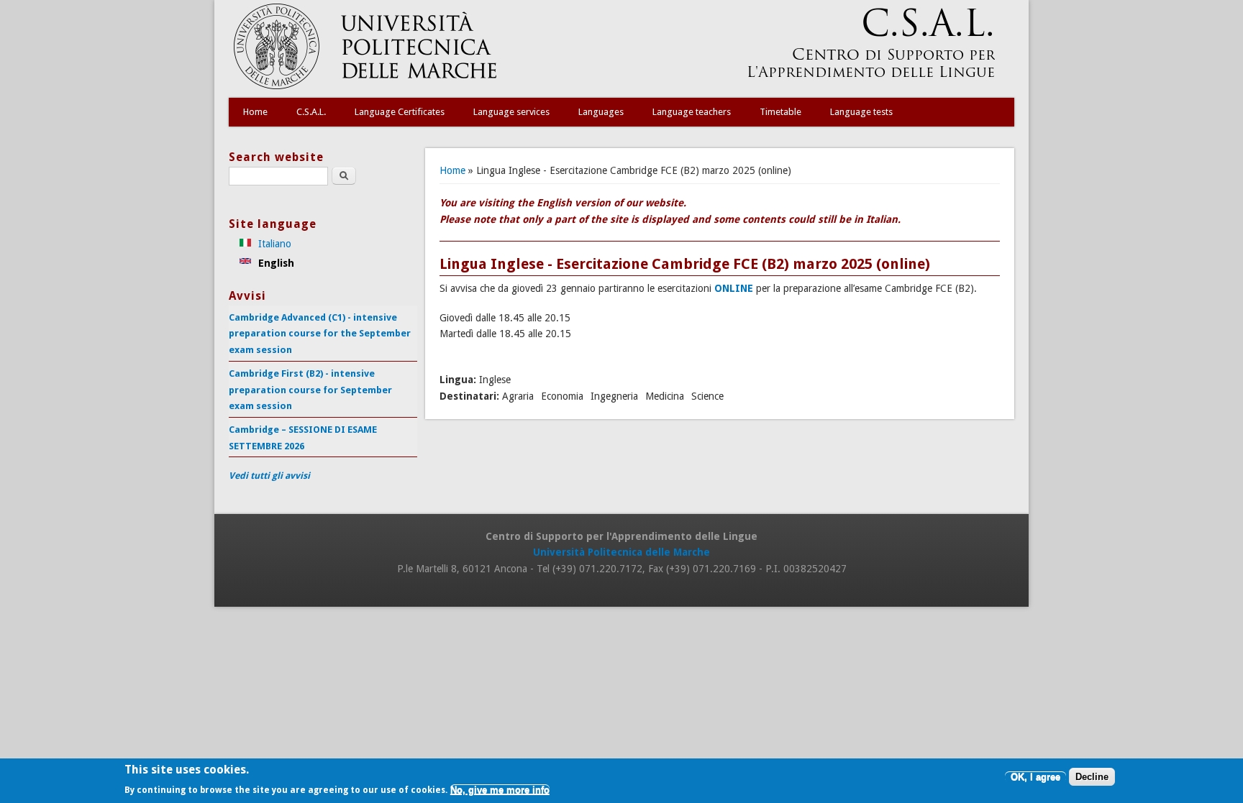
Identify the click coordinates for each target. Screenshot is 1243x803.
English (274, 263)
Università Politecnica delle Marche (621, 552)
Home (255, 111)
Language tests (861, 111)
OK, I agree (1035, 777)
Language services (511, 111)
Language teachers (691, 111)
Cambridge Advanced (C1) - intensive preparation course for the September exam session (320, 333)
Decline (1091, 777)
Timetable (780, 111)
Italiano (273, 243)
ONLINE (733, 288)
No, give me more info (500, 790)
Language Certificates (400, 111)
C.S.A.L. (311, 111)
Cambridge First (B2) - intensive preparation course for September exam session (310, 389)
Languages (601, 111)
